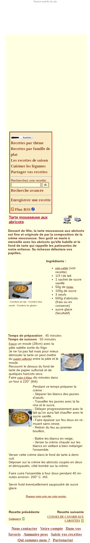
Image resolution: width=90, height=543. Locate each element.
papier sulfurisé (22, 359)
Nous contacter (24, 528)
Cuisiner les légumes (28, 166)
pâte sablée (61, 268)
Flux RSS (22, 209)
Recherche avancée (27, 190)
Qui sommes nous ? (34, 540)
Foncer (13, 343)
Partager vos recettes (29, 172)
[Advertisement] (45, 84)
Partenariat (63, 540)
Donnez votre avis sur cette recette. (46, 496)
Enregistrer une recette (31, 200)
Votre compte (51, 528)
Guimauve (15, 519)
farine (69, 287)
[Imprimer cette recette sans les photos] (78, 222)
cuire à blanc (24, 377)
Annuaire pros (36, 534)
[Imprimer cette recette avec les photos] (67, 222)
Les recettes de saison (29, 160)
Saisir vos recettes (66, 534)
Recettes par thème (27, 143)
